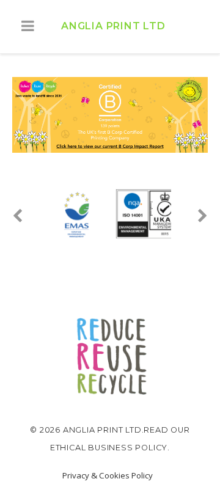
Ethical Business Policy (108, 447)
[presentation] (27, 216)
